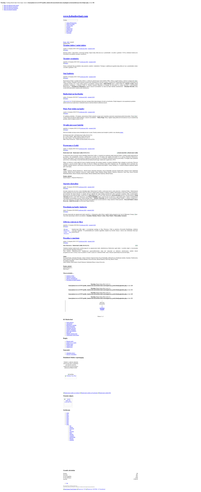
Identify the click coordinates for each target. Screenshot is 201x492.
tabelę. (121, 132)
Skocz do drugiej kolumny (10, 9)
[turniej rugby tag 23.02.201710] (68, 405)
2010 (68, 42)
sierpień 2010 (91, 48)
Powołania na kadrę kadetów (73, 280)
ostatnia (102, 309)
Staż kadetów (68, 73)
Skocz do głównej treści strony (11, 5)
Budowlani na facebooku (73, 94)
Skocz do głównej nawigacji (11, 6)
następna (102, 308)
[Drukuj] (65, 50)
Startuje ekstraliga (70, 184)
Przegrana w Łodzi (71, 145)
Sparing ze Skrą (70, 276)
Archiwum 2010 (83, 48)
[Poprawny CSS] (81, 489)
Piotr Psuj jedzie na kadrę (73, 109)
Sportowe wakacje (71, 277)
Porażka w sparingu (71, 238)
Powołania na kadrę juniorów (75, 207)
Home (64, 42)
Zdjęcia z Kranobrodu (71, 278)
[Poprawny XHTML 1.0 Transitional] (95, 489)
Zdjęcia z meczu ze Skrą (73, 222)
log (67, 483)
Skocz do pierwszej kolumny (11, 8)
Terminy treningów (71, 59)
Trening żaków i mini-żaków (74, 45)
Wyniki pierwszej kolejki (73, 125)
